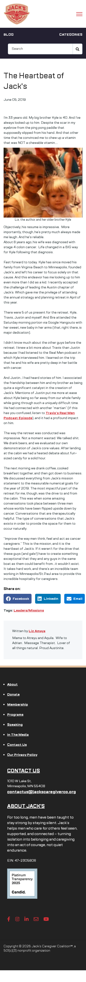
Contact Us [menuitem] (17, 744)
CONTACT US (23, 771)
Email (77, 598)
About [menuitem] (12, 684)
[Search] (77, 49)
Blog (9, 34)
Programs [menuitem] (15, 714)
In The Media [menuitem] (18, 734)
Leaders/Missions (29, 610)
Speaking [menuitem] (15, 724)
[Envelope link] (36, 919)
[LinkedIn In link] (26, 919)
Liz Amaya (37, 631)
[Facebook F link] (8, 919)
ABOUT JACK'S (26, 806)
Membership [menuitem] (17, 704)
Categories (70, 34)
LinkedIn (51, 598)
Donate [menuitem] (13, 694)
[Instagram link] (17, 919)
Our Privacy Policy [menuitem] (22, 754)
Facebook (21, 598)
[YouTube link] (46, 919)
